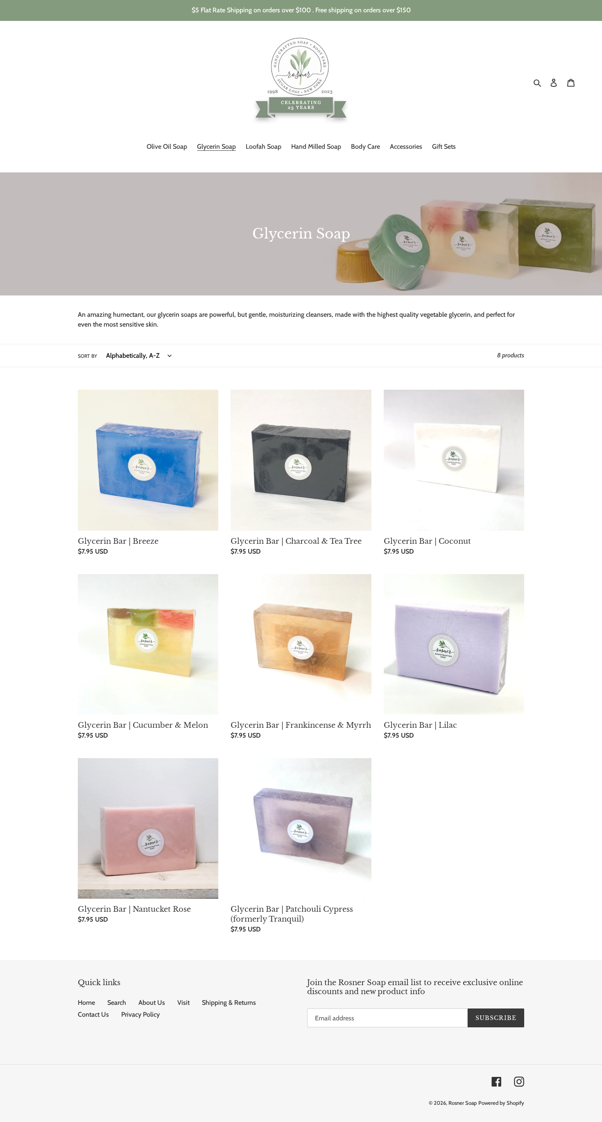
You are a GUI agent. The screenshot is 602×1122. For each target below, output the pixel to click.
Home (86, 1002)
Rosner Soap (462, 1102)
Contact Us (93, 1014)
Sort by (87, 356)
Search (116, 1002)
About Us (151, 1002)
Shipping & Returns (229, 1002)
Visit (183, 1002)
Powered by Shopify (501, 1102)
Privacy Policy (140, 1014)
